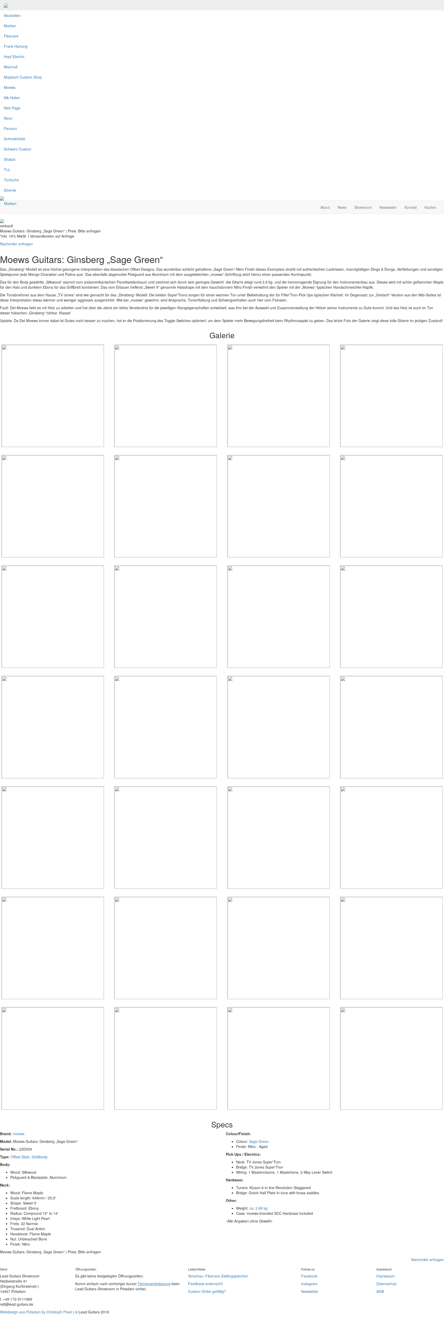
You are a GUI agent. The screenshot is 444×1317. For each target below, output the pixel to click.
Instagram (309, 1283)
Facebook (309, 1275)
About (325, 207)
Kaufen (430, 207)
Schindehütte (14, 138)
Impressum (385, 1275)
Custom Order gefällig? (207, 1291)
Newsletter (388, 207)
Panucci (10, 128)
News (342, 207)
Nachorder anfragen (16, 243)
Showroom (363, 207)
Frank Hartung (15, 46)
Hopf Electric (14, 56)
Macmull (10, 66)
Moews (9, 87)
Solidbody (40, 1156)
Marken (10, 25)
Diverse (10, 190)
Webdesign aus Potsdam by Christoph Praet (36, 1311)
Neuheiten (12, 15)
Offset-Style (20, 1156)
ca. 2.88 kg (258, 1208)
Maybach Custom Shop (23, 77)
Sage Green (259, 1141)
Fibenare (11, 36)
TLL (7, 169)
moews (18, 1133)
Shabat (9, 159)
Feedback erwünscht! (205, 1283)
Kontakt (410, 207)
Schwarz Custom (17, 149)
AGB (380, 1291)
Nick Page (12, 107)
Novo (8, 118)
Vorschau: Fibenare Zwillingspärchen (218, 1275)
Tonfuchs (11, 179)
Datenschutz (386, 1283)
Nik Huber (12, 97)
